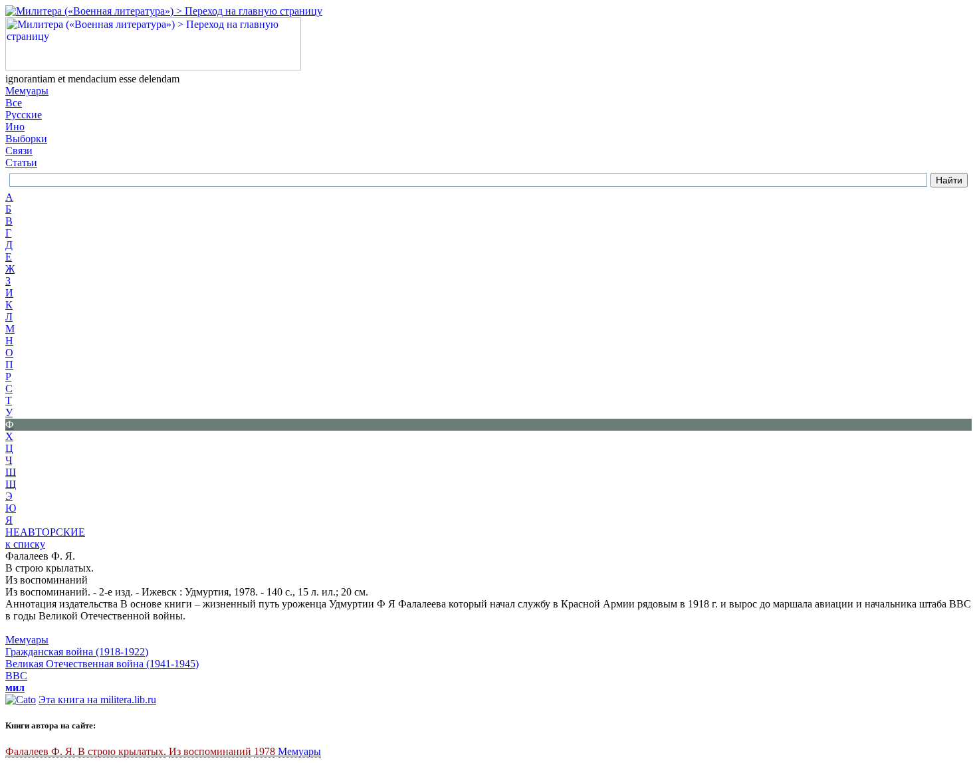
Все (13, 102)
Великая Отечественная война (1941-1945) (102, 663)
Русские (23, 114)
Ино (15, 126)
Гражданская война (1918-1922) (76, 651)
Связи (19, 150)
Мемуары (27, 90)
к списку (25, 544)
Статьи (21, 162)
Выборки (26, 138)
